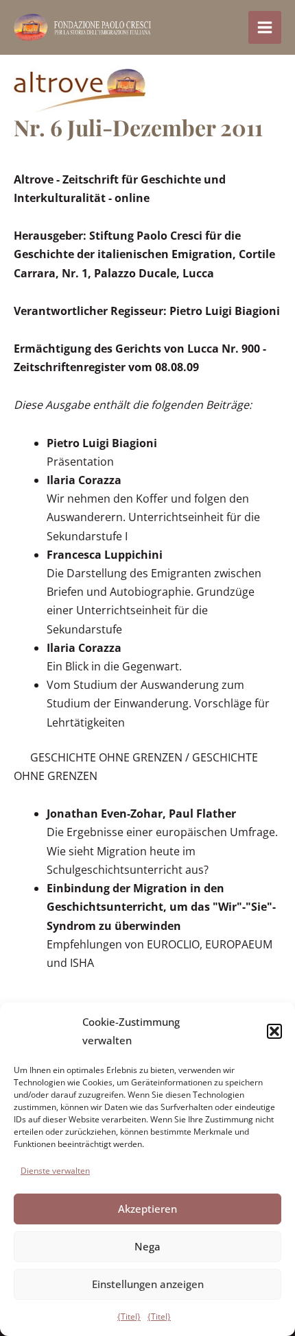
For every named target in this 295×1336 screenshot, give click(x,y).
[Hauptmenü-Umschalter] (264, 27)
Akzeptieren (147, 1208)
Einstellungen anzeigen (148, 1284)
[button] (274, 1031)
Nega (147, 1246)
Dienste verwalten (55, 1170)
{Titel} (129, 1316)
